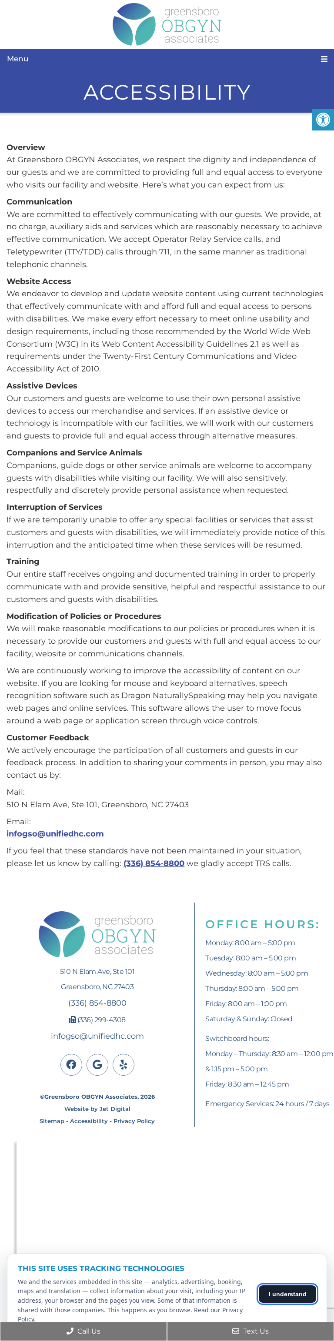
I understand (288, 1294)
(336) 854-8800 (154, 863)
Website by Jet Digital (97, 1108)
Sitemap (52, 1120)
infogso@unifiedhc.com (55, 834)
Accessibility (89, 1120)
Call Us (88, 1331)
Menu (18, 58)
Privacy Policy (134, 1120)
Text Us (255, 1331)
